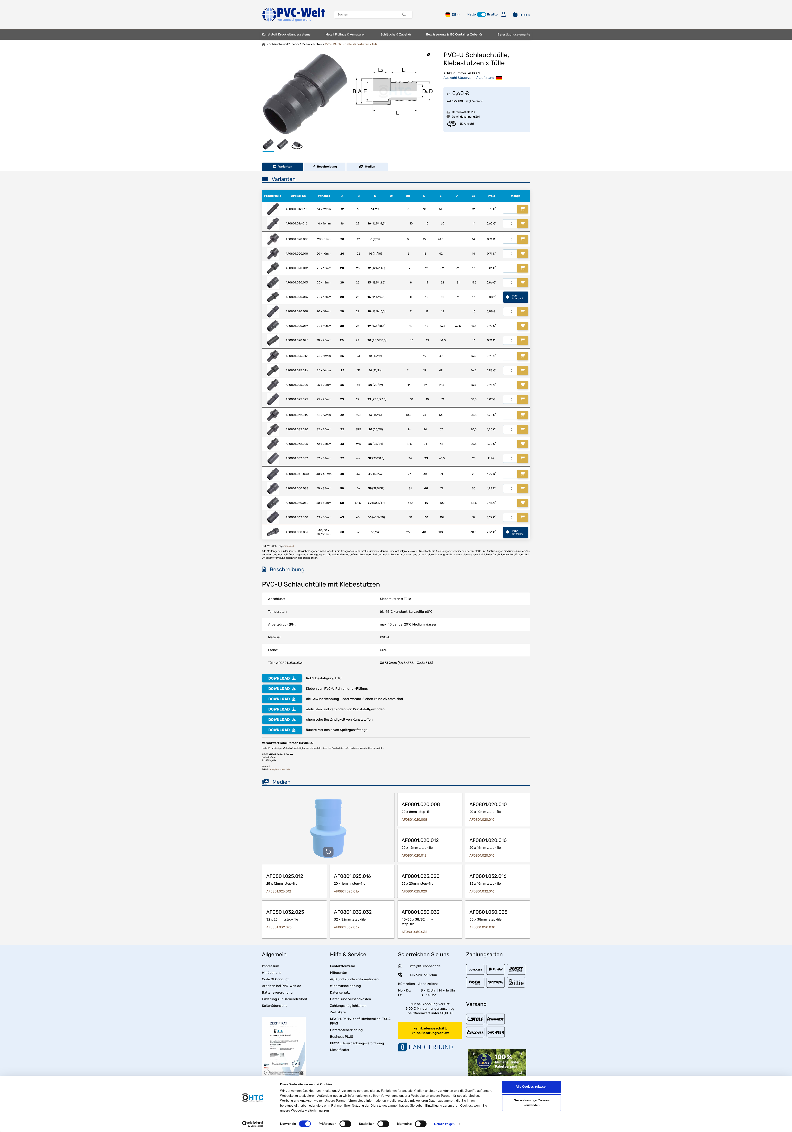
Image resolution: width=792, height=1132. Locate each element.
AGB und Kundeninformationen (354, 979)
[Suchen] (404, 14)
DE (454, 15)
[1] (522, 209)
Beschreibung (326, 166)
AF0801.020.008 (414, 820)
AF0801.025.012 (278, 891)
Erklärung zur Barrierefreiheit (284, 999)
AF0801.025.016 (346, 891)
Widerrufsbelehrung (345, 986)
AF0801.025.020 (414, 891)
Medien (369, 166)
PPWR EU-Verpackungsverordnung (357, 1043)
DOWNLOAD (279, 678)
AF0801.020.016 (481, 855)
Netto (471, 14)
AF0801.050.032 (414, 932)
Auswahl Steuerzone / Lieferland (469, 78)
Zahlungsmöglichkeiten (348, 1006)
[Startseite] (263, 44)
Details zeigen (444, 1124)
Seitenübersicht (274, 1006)
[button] (481, 14)
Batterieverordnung (277, 992)
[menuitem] (286, 34)
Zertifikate (338, 1012)
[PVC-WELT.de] (294, 14)
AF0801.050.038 (482, 927)
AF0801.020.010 (481, 820)
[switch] (345, 1123)
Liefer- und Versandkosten (350, 999)
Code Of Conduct (275, 979)
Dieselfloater (339, 1050)
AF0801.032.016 (481, 891)
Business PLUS (341, 1037)
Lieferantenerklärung (346, 1030)
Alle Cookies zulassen (531, 1086)
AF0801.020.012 (414, 855)
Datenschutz (340, 992)
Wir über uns (271, 973)
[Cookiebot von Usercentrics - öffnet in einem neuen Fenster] (253, 1124)
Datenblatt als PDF (464, 112)
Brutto (492, 14)
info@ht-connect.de (280, 769)
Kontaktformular (342, 966)
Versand (477, 101)
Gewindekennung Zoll (466, 116)
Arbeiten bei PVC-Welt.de (281, 986)
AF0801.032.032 (346, 927)
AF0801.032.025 (279, 927)
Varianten (284, 166)
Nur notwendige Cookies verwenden (531, 1102)
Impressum (270, 966)
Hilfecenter (338, 973)
